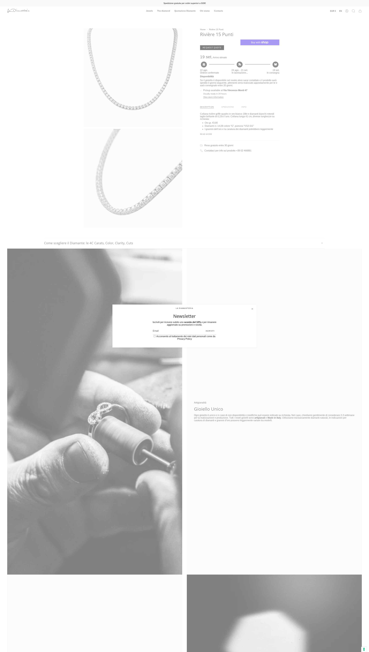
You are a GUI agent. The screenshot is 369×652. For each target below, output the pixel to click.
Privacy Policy (184, 339)
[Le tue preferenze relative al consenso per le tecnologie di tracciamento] (364, 649)
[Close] (252, 308)
